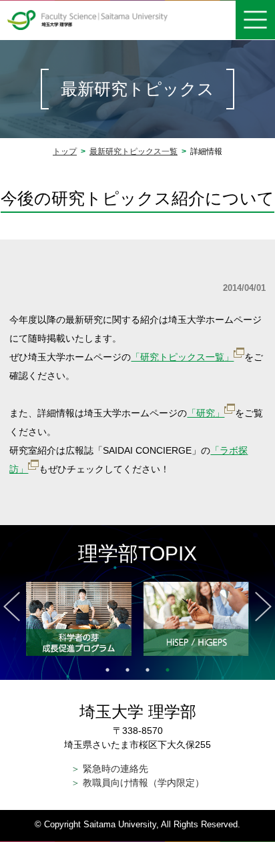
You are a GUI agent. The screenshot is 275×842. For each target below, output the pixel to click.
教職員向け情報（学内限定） (137, 782)
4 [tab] (167, 670)
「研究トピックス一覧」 (182, 357)
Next (263, 606)
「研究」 (205, 413)
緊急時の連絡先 (109, 768)
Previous (11, 606)
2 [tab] (127, 670)
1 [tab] (107, 670)
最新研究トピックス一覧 (133, 151)
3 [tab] (147, 670)
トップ (65, 151)
